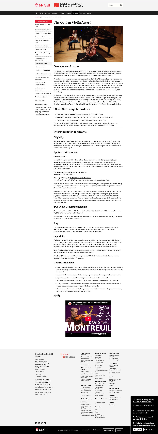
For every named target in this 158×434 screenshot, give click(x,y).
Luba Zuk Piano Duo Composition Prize (40, 83)
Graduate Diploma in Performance (100, 403)
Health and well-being (86, 410)
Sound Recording (99, 378)
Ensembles (82, 13)
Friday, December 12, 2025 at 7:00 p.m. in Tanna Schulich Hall (85, 120)
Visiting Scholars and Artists (87, 389)
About (40, 13)
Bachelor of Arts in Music (86, 356)
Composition (98, 355)
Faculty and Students (86, 387)
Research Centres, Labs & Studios (115, 370)
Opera (96, 412)
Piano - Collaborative (100, 375)
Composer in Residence (41, 37)
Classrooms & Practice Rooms (114, 373)
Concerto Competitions (41, 46)
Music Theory (98, 365)
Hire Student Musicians (114, 392)
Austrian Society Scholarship (43, 29)
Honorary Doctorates (86, 395)
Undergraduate (84, 402)
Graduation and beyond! (86, 413)
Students (75, 13)
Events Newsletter (113, 399)
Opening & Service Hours (41, 394)
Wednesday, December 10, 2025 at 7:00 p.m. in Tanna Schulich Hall (90, 117)
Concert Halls (112, 368)
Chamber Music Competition (43, 33)
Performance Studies (100, 394)
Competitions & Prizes (57, 17)
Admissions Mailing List (114, 397)
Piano (96, 376)
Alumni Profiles (84, 394)
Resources (83, 401)
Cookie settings (108, 430)
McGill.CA (37, 17)
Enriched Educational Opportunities (41, 59)
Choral (96, 409)
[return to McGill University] (42, 430)
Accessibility (86, 430)
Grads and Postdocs (85, 404)
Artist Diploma (98, 401)
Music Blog (111, 383)
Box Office (111, 381)
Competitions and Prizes (86, 408)
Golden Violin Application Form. (80, 178)
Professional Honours (86, 390)
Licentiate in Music (85, 363)
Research (68, 13)
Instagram (42, 423)
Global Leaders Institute (41, 104)
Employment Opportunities (115, 390)
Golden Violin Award (41, 63)
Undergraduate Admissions (87, 373)
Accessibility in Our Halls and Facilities (115, 380)
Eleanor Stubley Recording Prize (42, 53)
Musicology (98, 367)
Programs (47, 13)
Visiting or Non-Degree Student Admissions (86, 380)
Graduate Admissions (86, 374)
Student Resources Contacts (87, 415)
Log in (118, 430)
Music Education (99, 362)
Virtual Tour (112, 404)
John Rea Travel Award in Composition (42, 78)
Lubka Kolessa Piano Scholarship (40, 88)
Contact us (38, 374)
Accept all (137, 430)
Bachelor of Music (85, 358)
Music (43, 17)
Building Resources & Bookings (114, 366)
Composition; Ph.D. (99, 385)
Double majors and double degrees (87, 361)
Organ (96, 373)
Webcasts (111, 385)
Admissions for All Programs (86, 368)
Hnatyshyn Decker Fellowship (43, 73)
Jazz (96, 410)
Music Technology (99, 364)
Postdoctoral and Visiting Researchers (87, 377)
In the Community (113, 358)
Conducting (98, 357)
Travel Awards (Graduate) (42, 97)
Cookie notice (97, 430)
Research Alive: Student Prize (43, 93)
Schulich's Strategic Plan (115, 360)
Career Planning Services (87, 412)
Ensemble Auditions (100, 417)
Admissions (54, 13)
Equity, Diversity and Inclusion (114, 356)
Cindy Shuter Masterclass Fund (42, 41)
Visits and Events (85, 371)
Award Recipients (41, 67)
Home (36, 13)
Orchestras (97, 414)
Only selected (149, 430)
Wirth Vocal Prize (39, 100)
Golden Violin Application (43, 70)
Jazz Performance (99, 360)
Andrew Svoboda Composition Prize (43, 25)
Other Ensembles (99, 415)
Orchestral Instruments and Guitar (101, 371)
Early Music (98, 359)
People (61, 13)
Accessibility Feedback (41, 376)
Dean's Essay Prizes (40, 49)
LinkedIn (45, 423)
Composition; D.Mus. (100, 383)
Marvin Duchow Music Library (86, 407)
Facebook (36, 423)
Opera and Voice (99, 369)
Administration (84, 392)
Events (88, 13)
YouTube (39, 423)
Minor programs (84, 364)
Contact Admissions (85, 382)
